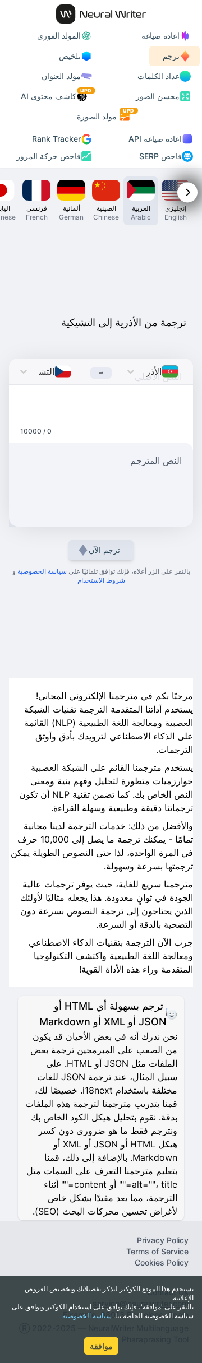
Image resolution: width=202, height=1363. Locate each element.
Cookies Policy (162, 1262)
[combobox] (181, 371)
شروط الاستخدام (101, 580)
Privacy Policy (163, 1240)
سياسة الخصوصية (87, 1315)
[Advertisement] (101, 267)
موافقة (101, 1346)
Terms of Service (157, 1251)
